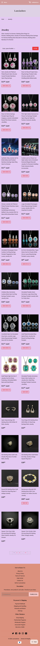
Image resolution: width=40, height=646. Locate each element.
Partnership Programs (20, 620)
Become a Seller (20, 627)
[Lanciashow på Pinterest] (20, 633)
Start (2, 19)
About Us (20, 571)
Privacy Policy (20, 573)
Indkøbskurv (35, 2)
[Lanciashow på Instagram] (23, 633)
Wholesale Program (20, 622)
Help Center (20, 578)
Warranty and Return (20, 608)
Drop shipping (20, 617)
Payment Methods (20, 603)
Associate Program (20, 624)
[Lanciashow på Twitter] (13, 633)
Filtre (35, 48)
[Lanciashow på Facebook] (16, 633)
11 (25, 552)
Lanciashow (20, 11)
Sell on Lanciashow (20, 583)
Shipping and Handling (20, 606)
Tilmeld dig (33, 594)
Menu (5, 2)
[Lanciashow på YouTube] (26, 633)
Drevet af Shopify (25, 638)
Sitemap (20, 611)
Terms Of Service (20, 576)
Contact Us (20, 580)
